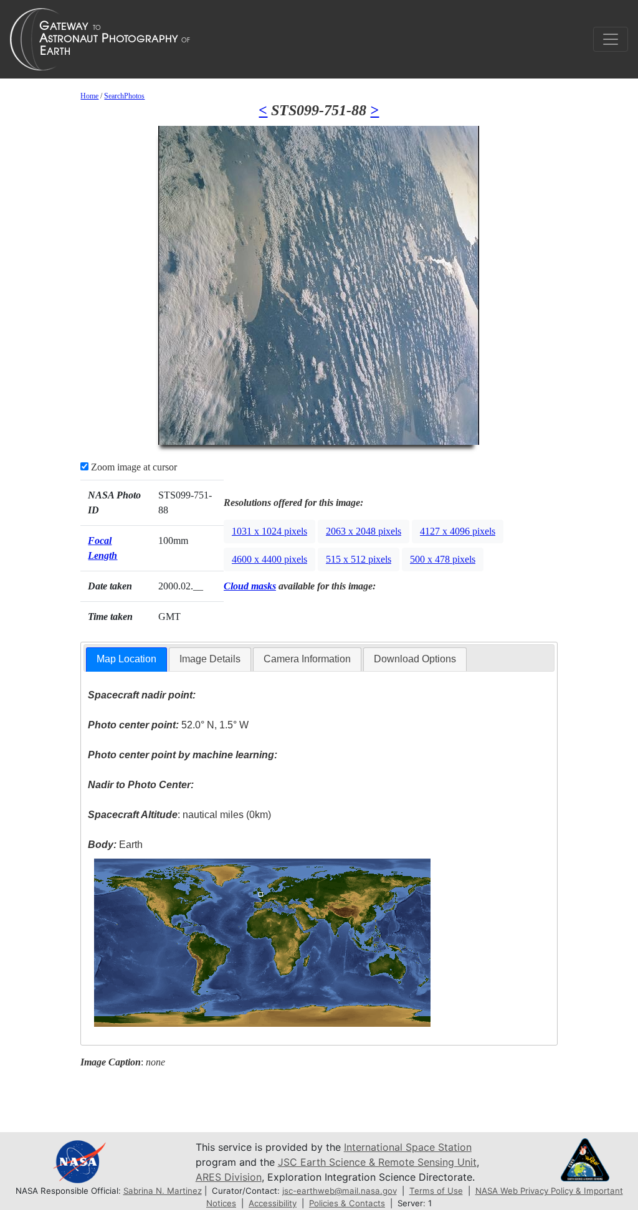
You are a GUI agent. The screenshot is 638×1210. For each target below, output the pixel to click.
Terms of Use (436, 1191)
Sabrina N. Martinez (162, 1191)
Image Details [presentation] (209, 659)
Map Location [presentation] (126, 659)
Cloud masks (250, 586)
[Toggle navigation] (610, 39)
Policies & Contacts (347, 1203)
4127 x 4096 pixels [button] (457, 531)
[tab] (126, 659)
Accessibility (273, 1203)
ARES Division (229, 1177)
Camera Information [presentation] (307, 659)
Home (89, 96)
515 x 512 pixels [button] (358, 559)
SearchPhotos (124, 96)
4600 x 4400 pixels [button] (269, 559)
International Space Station (408, 1147)
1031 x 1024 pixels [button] (269, 531)
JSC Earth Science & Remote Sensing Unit (377, 1162)
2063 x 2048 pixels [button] (363, 531)
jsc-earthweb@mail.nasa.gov (339, 1191)
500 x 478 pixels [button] (442, 559)
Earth (115, 844)
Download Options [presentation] (415, 659)
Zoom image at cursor (132, 467)
